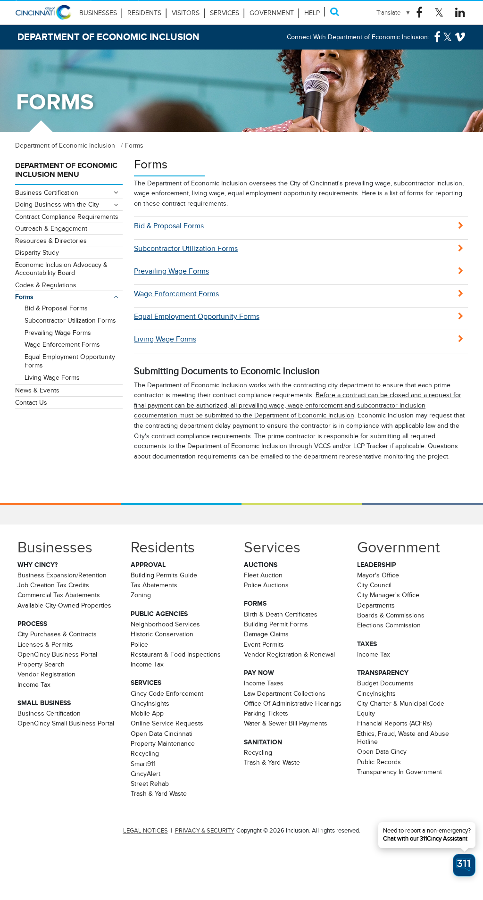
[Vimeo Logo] (460, 37)
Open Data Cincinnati (161, 733)
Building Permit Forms (276, 624)
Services (224, 13)
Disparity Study (37, 252)
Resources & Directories (51, 240)
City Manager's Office (388, 595)
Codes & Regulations (45, 285)
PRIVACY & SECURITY (204, 830)
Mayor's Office (378, 575)
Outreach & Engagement (51, 228)
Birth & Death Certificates (280, 614)
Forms (24, 296)
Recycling (145, 753)
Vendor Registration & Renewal (289, 654)
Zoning (141, 595)
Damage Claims (266, 634)
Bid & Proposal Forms (169, 226)
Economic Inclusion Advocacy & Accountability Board (61, 268)
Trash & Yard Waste (159, 793)
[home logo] (43, 16)
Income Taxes (263, 683)
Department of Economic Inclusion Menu (66, 170)
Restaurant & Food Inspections (176, 654)
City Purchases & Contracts (57, 634)
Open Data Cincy (382, 751)
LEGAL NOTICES (145, 830)
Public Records (379, 762)
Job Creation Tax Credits (53, 585)
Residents (144, 13)
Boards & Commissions (391, 615)
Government (272, 13)
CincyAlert (145, 773)
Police (139, 644)
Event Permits (264, 644)
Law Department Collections (284, 693)
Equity (366, 713)
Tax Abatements (154, 585)
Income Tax (33, 684)
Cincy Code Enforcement (167, 693)
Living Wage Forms (165, 339)
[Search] (334, 11)
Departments (376, 605)
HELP (312, 13)
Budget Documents (385, 683)
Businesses (98, 13)
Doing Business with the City (57, 204)
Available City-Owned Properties (64, 605)
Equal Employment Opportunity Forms (196, 316)
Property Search (41, 664)
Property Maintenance (163, 743)
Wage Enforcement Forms (176, 294)
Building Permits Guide (164, 575)
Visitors (186, 13)
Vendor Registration (46, 674)
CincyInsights (150, 703)
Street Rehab (150, 783)
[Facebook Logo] (419, 12)
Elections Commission (389, 625)
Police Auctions (266, 585)
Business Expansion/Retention (62, 575)
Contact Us (31, 402)
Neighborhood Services (165, 624)
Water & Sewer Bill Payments (285, 723)
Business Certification (46, 192)
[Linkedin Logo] (460, 12)
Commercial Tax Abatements (58, 595)
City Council (374, 585)
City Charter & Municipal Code (400, 703)
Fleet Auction (263, 575)
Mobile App (147, 713)
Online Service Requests (167, 723)
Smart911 (143, 763)
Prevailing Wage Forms (171, 271)
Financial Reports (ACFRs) (394, 723)
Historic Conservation (162, 634)
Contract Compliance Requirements (66, 216)
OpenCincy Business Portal (57, 654)
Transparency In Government (399, 771)
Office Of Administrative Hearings (292, 703)
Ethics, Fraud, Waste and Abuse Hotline (403, 737)
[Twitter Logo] (439, 12)
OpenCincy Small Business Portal (65, 723)
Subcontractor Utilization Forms (186, 248)
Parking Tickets (266, 713)
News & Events (37, 390)
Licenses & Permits (45, 644)
